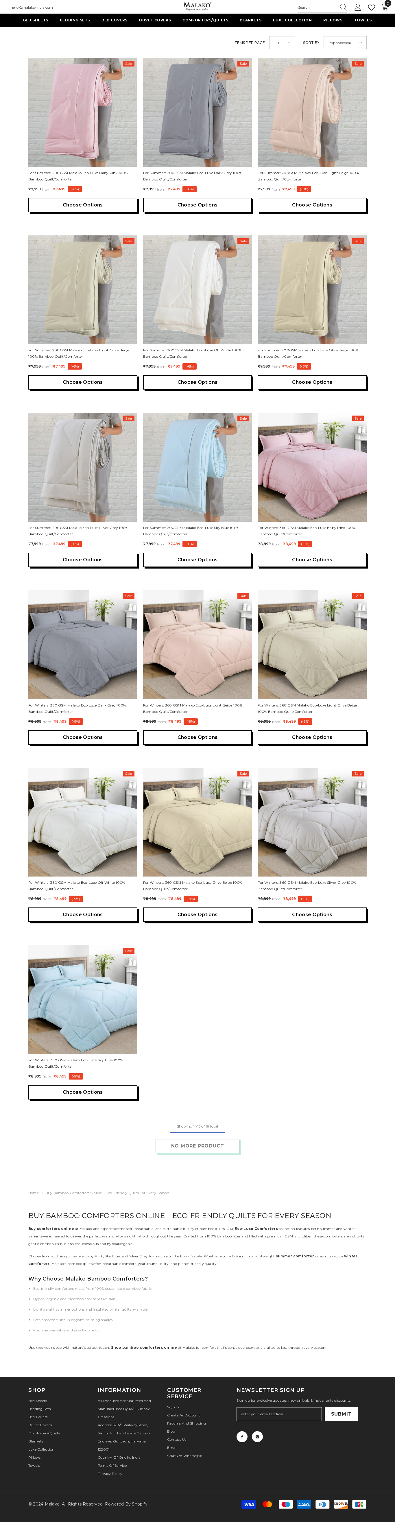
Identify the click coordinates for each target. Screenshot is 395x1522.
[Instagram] (257, 1436)
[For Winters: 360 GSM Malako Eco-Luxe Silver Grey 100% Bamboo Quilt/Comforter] (312, 822)
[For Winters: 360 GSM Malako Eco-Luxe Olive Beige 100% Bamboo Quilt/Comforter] (197, 822)
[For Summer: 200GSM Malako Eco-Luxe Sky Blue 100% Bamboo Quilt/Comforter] (197, 467)
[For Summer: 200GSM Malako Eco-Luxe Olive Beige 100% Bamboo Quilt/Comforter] (312, 289)
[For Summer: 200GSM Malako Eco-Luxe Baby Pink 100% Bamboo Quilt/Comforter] (82, 112)
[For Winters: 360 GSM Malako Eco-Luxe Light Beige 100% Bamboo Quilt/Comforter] (197, 644)
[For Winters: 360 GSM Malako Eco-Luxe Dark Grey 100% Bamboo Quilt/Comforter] (82, 644)
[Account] (358, 7)
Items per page (249, 42)
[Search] (322, 7)
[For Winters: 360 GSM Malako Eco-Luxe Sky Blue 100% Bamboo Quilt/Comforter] (82, 999)
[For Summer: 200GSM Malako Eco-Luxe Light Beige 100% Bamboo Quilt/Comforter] (312, 112)
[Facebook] (242, 1436)
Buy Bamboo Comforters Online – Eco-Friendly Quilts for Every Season (107, 1193)
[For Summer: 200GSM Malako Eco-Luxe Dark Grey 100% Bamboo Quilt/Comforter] (197, 112)
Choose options (83, 205)
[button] (282, 42)
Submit (341, 1414)
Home (33, 1193)
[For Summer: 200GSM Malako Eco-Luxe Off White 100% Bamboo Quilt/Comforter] (197, 289)
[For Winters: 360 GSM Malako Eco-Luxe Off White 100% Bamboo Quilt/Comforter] (82, 822)
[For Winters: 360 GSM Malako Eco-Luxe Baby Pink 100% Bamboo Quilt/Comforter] (312, 467)
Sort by (311, 42)
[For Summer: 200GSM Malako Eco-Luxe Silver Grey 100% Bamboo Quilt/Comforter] (82, 467)
